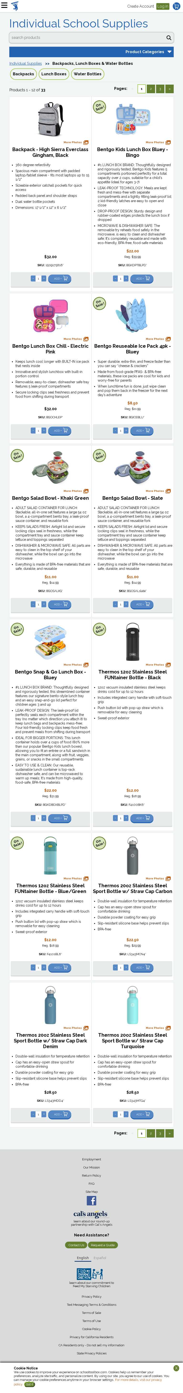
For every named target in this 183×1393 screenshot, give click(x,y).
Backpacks (23, 74)
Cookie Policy (91, 1329)
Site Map (92, 1192)
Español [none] (100, 1257)
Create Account (140, 6)
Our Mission (91, 1167)
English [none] (83, 1257)
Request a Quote (103, 1245)
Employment (91, 1159)
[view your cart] (176, 6)
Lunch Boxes (53, 74)
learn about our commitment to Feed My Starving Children (91, 1284)
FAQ (91, 1183)
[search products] (169, 37)
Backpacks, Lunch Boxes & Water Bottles (92, 63)
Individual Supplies (25, 63)
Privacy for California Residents (91, 1337)
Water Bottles (88, 74)
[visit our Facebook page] (91, 1200)
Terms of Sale (91, 1313)
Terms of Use (91, 1321)
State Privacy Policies (92, 1353)
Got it (29, 1384)
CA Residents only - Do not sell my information (91, 1345)
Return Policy (91, 1175)
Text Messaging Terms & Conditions (91, 1304)
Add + (58, 278)
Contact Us (76, 1245)
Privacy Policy (92, 1296)
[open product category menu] (169, 51)
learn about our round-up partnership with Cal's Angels (91, 1223)
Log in (163, 6)
